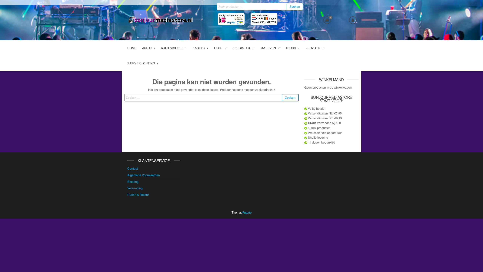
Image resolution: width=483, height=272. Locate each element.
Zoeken (295, 6)
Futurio (247, 212)
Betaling (132, 181)
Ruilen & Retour (138, 194)
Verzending (135, 188)
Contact (132, 168)
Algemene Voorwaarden (143, 175)
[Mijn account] (353, 20)
